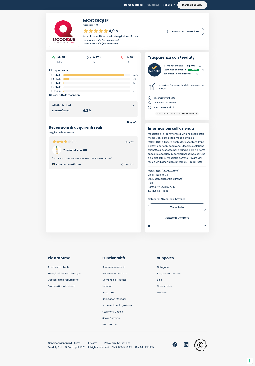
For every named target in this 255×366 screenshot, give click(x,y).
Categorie (163, 267)
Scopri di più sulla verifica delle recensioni (176, 113)
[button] (177, 87)
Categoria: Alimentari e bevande (166, 199)
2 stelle (57, 87)
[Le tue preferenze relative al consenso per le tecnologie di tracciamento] (250, 361)
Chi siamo (153, 5)
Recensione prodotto (114, 273)
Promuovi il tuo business (61, 286)
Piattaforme (109, 324)
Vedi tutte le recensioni (66, 95)
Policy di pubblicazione (117, 343)
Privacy (92, 343)
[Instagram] (205, 226)
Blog (159, 280)
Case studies (164, 286)
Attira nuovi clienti (58, 267)
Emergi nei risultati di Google (64, 273)
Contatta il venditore (177, 217)
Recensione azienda (113, 267)
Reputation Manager (114, 299)
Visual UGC (108, 292)
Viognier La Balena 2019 (75, 150)
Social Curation (111, 318)
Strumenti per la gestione (117, 305)
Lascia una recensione (185, 31)
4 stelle (57, 79)
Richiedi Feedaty (192, 5)
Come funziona (133, 5)
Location (107, 286)
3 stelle (57, 83)
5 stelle (57, 75)
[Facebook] (149, 226)
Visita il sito (177, 207)
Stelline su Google (112, 311)
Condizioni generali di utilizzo (64, 343)
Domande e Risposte (114, 280)
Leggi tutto (196, 162)
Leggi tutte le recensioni (61, 132)
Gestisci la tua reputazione (63, 280)
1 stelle (57, 91)
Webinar (162, 292)
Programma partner (169, 273)
